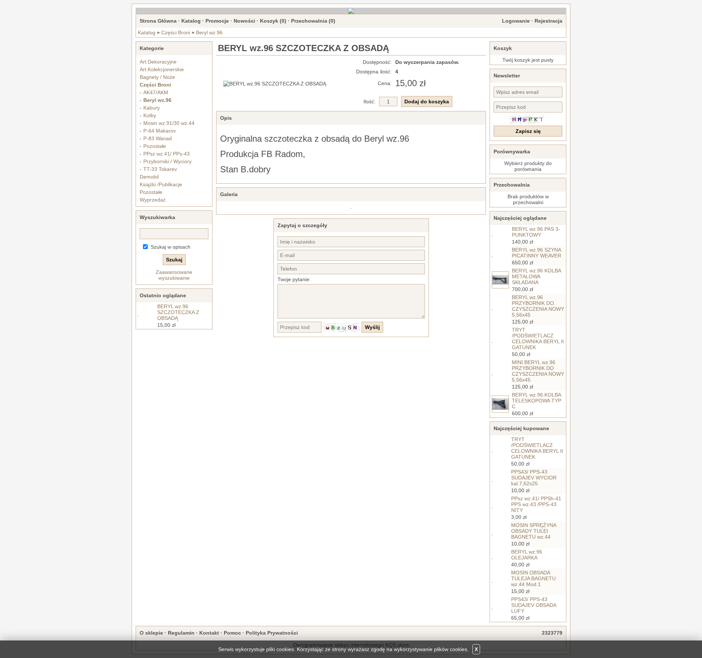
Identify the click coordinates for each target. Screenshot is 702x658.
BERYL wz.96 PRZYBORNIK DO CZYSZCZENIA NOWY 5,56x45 (538, 306)
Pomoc (232, 633)
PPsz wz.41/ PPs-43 (166, 154)
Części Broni (175, 32)
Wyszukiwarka (157, 217)
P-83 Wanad (157, 138)
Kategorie (152, 48)
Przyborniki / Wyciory (167, 161)
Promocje (217, 21)
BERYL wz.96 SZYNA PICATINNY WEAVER (536, 253)
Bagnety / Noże (157, 77)
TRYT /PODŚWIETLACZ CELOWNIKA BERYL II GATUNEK (538, 338)
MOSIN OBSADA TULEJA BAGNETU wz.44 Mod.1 (533, 578)
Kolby (149, 115)
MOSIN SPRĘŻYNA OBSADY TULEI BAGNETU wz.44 (533, 531)
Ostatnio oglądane (163, 295)
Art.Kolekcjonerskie (162, 69)
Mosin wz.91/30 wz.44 (169, 123)
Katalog (191, 21)
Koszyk (503, 48)
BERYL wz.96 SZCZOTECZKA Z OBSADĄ (178, 312)
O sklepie (151, 633)
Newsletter (507, 76)
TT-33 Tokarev (160, 169)
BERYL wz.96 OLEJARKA (526, 555)
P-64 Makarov (159, 131)
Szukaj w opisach (170, 247)
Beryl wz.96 (209, 32)
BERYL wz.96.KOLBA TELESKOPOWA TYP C (536, 400)
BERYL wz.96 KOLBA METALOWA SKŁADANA (536, 276)
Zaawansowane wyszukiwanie (174, 275)
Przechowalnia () (313, 21)
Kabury (151, 108)
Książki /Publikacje (161, 184)
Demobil (149, 177)
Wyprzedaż (153, 200)
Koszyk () (273, 21)
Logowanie (516, 21)
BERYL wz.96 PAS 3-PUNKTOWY (536, 232)
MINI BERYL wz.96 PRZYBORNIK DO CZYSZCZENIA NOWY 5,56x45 (538, 371)
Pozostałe (154, 146)
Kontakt (209, 633)
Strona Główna (158, 21)
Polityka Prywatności (272, 633)
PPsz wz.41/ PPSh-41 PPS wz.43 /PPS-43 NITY (536, 504)
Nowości (244, 21)
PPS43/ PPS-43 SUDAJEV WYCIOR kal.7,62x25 (533, 477)
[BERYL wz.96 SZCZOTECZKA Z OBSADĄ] (274, 84)
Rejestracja (548, 21)
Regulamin (181, 633)
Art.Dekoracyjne (158, 62)
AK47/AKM (155, 92)
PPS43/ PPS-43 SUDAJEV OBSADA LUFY (533, 605)
